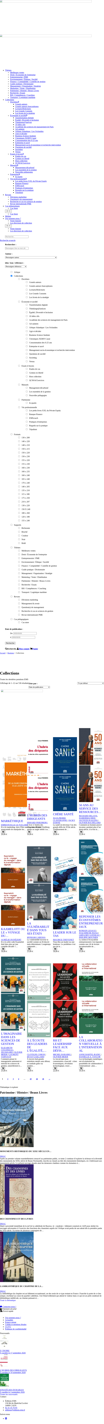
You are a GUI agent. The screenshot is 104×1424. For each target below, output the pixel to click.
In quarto (18, 177)
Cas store (25, 622)
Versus (18, 152)
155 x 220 (26, 460)
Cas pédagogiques (12, 206)
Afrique (17, 272)
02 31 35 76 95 (11, 1408)
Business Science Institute (25, 136)
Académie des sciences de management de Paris (34, 127)
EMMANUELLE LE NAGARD (14, 825)
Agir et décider (21, 134)
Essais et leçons (16, 154)
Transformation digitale (24, 118)
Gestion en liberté (22, 158)
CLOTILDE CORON (36, 1054)
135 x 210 (26, 490)
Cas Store (14, 208)
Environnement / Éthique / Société (24, 79)
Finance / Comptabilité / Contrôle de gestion (27, 81)
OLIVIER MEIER (60, 1057)
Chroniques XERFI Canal (25, 138)
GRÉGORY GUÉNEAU (89, 935)
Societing (19, 149)
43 (30, 1079)
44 (37, 1079)
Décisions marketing (18, 197)
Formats (17, 434)
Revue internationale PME (20, 204)
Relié (24, 543)
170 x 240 (26, 483)
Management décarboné (24, 167)
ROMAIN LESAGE (87, 931)
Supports (17, 525)
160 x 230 (26, 468)
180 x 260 (26, 513)
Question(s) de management (21, 199)
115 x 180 (26, 494)
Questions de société (23, 147)
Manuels (13, 165)
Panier (35, 649)
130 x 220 (26, 505)
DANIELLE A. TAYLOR (89, 1057)
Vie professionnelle (17, 179)
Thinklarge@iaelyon (23, 122)
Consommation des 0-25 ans (26, 140)
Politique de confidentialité (15, 1329)
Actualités (9, 1320)
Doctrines (14, 102)
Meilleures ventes (17, 72)
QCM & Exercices (22, 163)
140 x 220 (26, 441)
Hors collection (21, 161)
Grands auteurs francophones (27, 106)
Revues (8, 195)
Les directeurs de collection (21, 223)
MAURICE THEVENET (63, 940)
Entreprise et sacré (22, 143)
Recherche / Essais (17, 93)
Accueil (2, 653)
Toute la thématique (8, 1300)
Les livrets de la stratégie (25, 113)
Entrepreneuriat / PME (19, 77)
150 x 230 (26, 456)
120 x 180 (26, 517)
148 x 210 (26, 445)
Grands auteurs (21, 104)
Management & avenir (30, 603)
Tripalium (19, 192)
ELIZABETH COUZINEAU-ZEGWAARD (7, 1050)
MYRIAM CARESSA (36, 937)
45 (43, 1079)
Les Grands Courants (23, 111)
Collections (9, 100)
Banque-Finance (21, 183)
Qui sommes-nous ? (13, 218)
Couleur (25, 536)
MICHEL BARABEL (62, 1054)
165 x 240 (26, 479)
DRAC (3, 1156)
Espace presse (10, 1322)
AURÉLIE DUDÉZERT (11, 940)
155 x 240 (26, 520)
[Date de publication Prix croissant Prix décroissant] (39, 687)
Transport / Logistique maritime (22, 97)
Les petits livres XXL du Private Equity (31, 181)
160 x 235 (26, 471)
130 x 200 (26, 437)
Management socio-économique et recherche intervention (38, 145)
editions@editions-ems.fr (15, 1410)
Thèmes (8, 70)
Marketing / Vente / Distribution (23, 88)
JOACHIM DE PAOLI (88, 933)
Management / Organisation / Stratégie (25, 86)
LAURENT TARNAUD (10, 1055)
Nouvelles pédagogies (24, 172)
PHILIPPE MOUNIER (88, 937)
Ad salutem (19, 129)
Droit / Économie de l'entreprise (23, 75)
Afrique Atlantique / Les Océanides (29, 131)
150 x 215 (26, 449)
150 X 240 (26, 509)
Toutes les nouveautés (9, 1394)
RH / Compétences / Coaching (22, 95)
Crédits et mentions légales (15, 1324)
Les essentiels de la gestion (26, 170)
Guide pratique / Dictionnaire (21, 84)
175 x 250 (26, 498)
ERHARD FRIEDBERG (37, 823)
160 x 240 (26, 475)
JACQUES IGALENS (88, 820)
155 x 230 (26, 464)
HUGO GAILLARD (35, 1057)
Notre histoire (15, 221)
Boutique (10, 653)
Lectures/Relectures (23, 109)
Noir (23, 539)
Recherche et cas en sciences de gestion (26, 201)
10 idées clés (20, 124)
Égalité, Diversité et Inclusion (27, 120)
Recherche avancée (7, 240)
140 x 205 (26, 487)
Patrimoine (14, 174)
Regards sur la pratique (24, 190)
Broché (24, 532)
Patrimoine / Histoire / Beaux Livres (24, 91)
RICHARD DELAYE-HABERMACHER (88, 817)
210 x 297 (26, 502)
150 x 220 (26, 453)
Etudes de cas (20, 156)
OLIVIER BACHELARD (90, 823)
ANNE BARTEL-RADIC (90, 1054)
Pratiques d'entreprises (24, 188)
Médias (8, 216)
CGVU (8, 1327)
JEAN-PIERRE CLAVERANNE (60, 819)
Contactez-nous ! (9, 1307)
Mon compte (24, 649)
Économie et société (18, 115)
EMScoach (19, 186)
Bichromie (26, 528)
